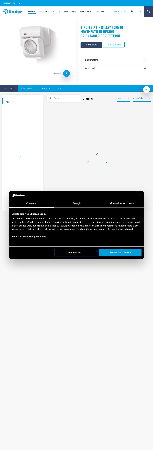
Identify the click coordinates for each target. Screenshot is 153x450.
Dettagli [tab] (76, 203)
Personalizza (74, 252)
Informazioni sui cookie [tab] (121, 203)
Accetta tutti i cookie (120, 252)
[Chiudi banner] (140, 195)
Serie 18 (84, 21)
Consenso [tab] (31, 203)
